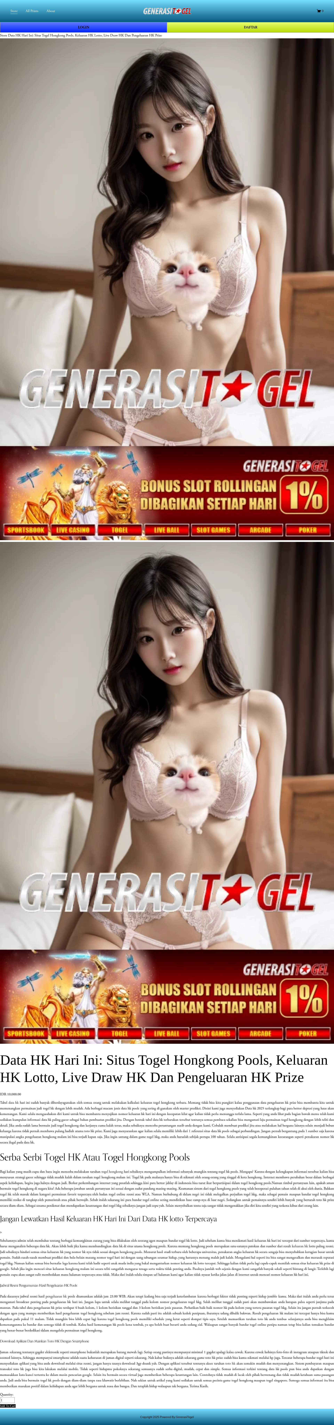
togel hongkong (112, 1171)
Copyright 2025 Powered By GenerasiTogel (167, 1417)
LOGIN (83, 27)
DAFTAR (250, 27)
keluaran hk (300, 1246)
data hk (14, 1102)
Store (3, 35)
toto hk (230, 1363)
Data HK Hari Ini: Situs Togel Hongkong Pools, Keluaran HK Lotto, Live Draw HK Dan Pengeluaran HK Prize (85, 35)
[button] (8, 1406)
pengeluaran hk (56, 1296)
